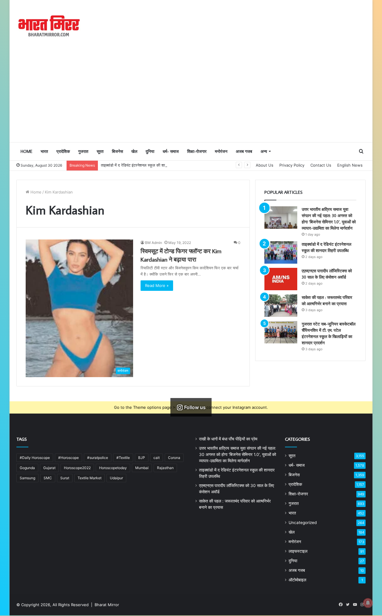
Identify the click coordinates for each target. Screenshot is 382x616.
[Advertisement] (191, 97)
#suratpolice (97, 457)
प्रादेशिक (63, 151)
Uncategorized (303, 522)
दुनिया (150, 151)
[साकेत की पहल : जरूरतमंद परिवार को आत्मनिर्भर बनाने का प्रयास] (280, 305)
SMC (48, 478)
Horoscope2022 (77, 468)
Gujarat (49, 468)
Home (26, 151)
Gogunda (27, 468)
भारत (44, 151)
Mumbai (142, 468)
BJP (141, 457)
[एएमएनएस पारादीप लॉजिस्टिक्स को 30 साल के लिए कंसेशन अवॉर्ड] (280, 279)
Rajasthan (165, 468)
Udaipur (116, 478)
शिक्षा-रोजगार (197, 151)
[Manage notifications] (368, 603)
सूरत (100, 151)
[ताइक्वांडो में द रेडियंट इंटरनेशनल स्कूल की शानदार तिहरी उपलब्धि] (280, 252)
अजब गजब (244, 151)
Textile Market (89, 478)
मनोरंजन (221, 151)
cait (156, 457)
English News (350, 165)
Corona (174, 457)
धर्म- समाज (171, 151)
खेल (134, 151)
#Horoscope (68, 457)
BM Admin (153, 242)
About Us (264, 165)
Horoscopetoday (113, 468)
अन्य (264, 151)
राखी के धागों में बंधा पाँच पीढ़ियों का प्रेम (228, 439)
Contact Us (320, 165)
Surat (64, 478)
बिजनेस (117, 151)
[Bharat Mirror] (48, 26)
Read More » (157, 285)
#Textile (123, 457)
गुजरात (83, 151)
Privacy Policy (291, 165)
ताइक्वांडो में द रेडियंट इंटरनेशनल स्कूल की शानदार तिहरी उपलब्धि (146, 165)
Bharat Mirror (107, 604)
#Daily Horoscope (35, 457)
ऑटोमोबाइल (297, 579)
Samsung (27, 478)
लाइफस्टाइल (298, 551)
